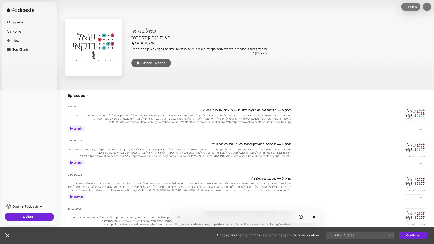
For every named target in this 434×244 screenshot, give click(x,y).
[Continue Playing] (308, 217)
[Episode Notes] (300, 217)
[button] (29, 22)
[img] (20, 10)
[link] (78, 95)
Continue (412, 235)
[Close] (7, 235)
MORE (263, 53)
